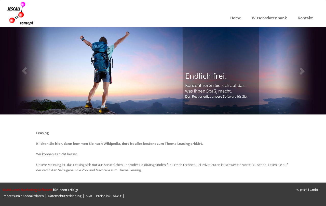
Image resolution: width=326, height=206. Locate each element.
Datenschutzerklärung (65, 196)
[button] (24, 70)
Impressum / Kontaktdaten (23, 196)
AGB (89, 196)
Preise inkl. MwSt (108, 196)
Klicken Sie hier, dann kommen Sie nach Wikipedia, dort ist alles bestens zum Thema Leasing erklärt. (119, 143)
